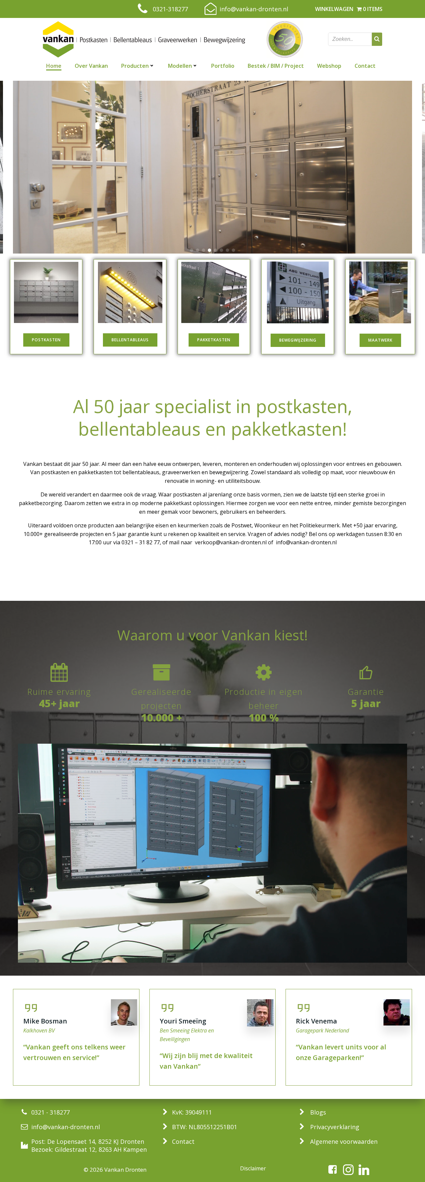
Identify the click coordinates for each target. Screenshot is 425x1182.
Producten (135, 65)
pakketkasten (95, 472)
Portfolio (222, 65)
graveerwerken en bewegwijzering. (205, 472)
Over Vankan (91, 65)
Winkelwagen (334, 9)
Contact (365, 65)
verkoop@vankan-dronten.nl (231, 542)
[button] (191, 250)
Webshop (329, 65)
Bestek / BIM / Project (276, 65)
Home (53, 65)
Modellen (180, 65)
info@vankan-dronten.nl (306, 542)
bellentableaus (141, 472)
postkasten (55, 472)
